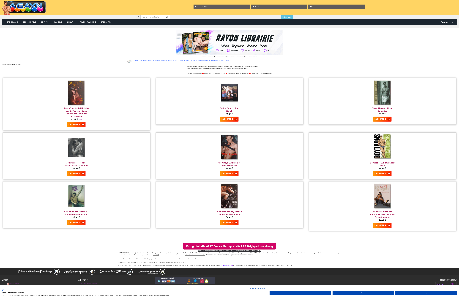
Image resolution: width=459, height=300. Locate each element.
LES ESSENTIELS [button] (29, 22)
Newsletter (258, 7)
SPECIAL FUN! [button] (106, 22)
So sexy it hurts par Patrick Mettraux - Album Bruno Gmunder (382, 214)
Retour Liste (286, 17)
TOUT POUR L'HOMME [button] (88, 22)
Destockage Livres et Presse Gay (238, 73)
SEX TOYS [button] (45, 22)
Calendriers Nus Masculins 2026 (261, 73)
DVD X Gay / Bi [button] (13, 22)
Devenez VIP (316, 7)
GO (167, 17)
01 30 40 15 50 (448, 22)
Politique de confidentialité (257, 288)
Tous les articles (6, 64)
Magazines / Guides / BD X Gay (214, 73)
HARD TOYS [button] (58, 22)
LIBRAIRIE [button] (71, 22)
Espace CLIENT (202, 7)
